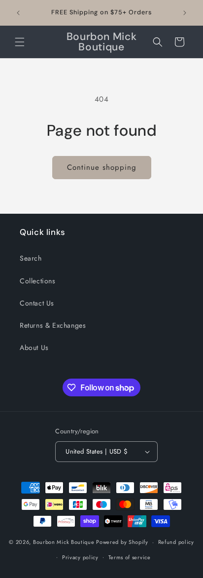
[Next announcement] (185, 13)
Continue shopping (101, 167)
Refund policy (176, 542)
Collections (38, 281)
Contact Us (37, 303)
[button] (20, 42)
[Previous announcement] (18, 13)
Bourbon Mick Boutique (64, 542)
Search (31, 258)
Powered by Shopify (122, 542)
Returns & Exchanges (53, 325)
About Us (34, 347)
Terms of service (129, 557)
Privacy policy (80, 557)
